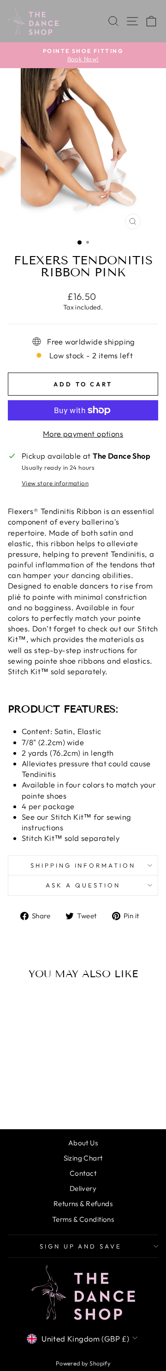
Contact (83, 1173)
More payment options (83, 433)
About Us (83, 1142)
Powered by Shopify (83, 1363)
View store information (55, 483)
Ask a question (83, 885)
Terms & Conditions (83, 1219)
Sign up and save (81, 1246)
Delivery (83, 1188)
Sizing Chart (83, 1158)
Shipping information (83, 865)
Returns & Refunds (83, 1203)
